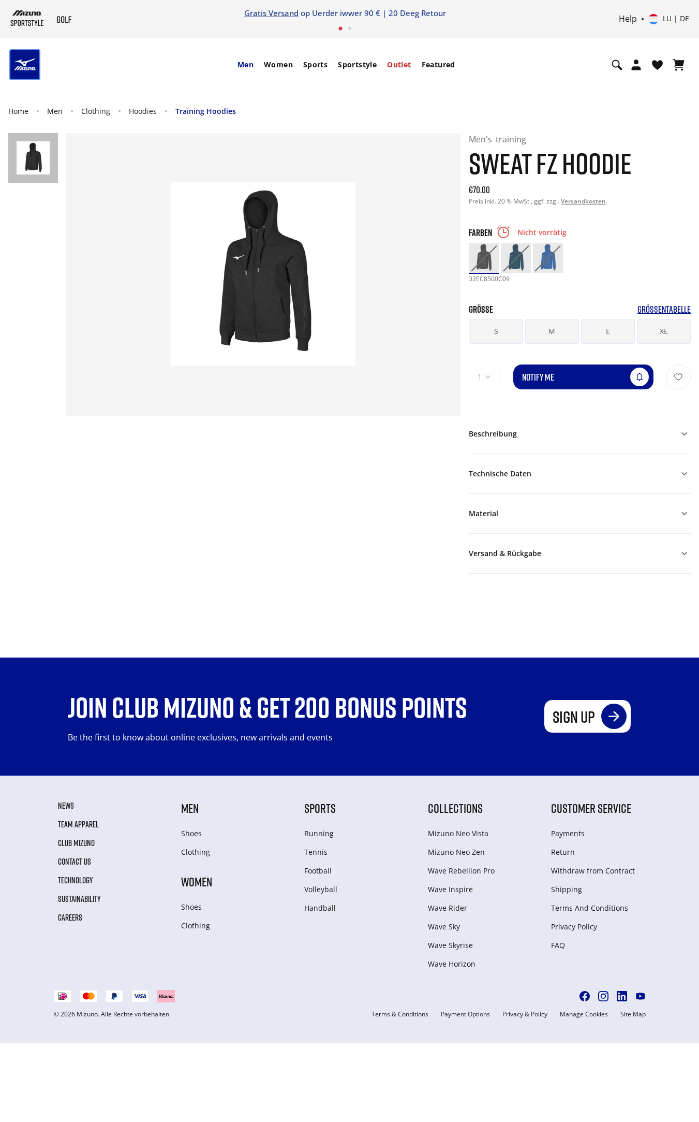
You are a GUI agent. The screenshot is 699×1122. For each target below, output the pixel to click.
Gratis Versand (271, 13)
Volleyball (320, 889)
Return (563, 852)
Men (245, 64)
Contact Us (74, 861)
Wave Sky (444, 926)
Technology (75, 880)
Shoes (191, 833)
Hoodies (143, 111)
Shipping (566, 889)
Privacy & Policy (524, 1014)
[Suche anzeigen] (617, 64)
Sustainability (79, 899)
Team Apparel (78, 824)
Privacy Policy (574, 926)
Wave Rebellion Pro (461, 871)
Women (278, 64)
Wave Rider (447, 908)
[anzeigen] (678, 64)
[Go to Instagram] (603, 996)
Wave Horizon (451, 964)
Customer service (591, 807)
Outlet (399, 64)
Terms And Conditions (589, 908)
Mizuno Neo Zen (456, 852)
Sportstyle (357, 64)
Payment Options (465, 1014)
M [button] (551, 331)
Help (628, 19)
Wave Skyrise (450, 945)
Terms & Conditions (399, 1014)
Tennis (316, 852)
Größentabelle (664, 309)
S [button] (496, 331)
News (66, 805)
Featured (438, 64)
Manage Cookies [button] (584, 1014)
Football (318, 871)
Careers (70, 917)
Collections (455, 807)
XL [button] (663, 331)
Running (319, 833)
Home (18, 111)
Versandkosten (583, 201)
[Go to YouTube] (640, 996)
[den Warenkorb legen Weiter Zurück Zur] (678, 377)
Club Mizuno (76, 843)
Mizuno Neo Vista (458, 833)
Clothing (95, 111)
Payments (568, 833)
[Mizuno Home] (27, 18)
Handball (320, 908)
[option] (484, 258)
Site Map (633, 1014)
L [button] (607, 331)
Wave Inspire (450, 889)
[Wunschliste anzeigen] (657, 64)
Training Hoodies (205, 111)
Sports (315, 64)
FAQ (558, 945)
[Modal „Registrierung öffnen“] (636, 64)
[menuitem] (245, 64)
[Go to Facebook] (584, 996)
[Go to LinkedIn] (622, 996)
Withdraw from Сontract (593, 871)
